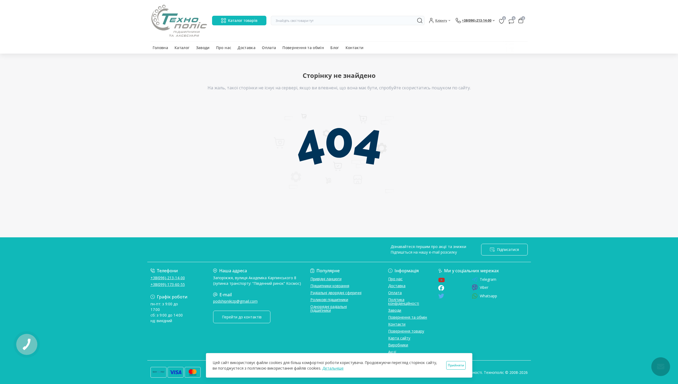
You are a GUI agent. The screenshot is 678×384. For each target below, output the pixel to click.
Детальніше (333, 368)
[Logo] (179, 20)
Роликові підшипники (329, 299)
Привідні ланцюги (326, 278)
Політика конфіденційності (403, 301)
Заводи (203, 47)
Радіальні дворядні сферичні (336, 292)
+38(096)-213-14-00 (168, 277)
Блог (334, 47)
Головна (160, 47)
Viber (484, 287)
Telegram (488, 279)
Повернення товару (406, 331)
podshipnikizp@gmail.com (235, 301)
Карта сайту (399, 338)
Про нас (224, 47)
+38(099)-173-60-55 (168, 284)
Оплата (269, 47)
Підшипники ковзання (329, 285)
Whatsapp (488, 295)
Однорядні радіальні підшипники (328, 308)
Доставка (246, 47)
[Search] (420, 20)
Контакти (355, 47)
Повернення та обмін (303, 47)
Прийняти (456, 365)
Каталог (182, 47)
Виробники (398, 344)
